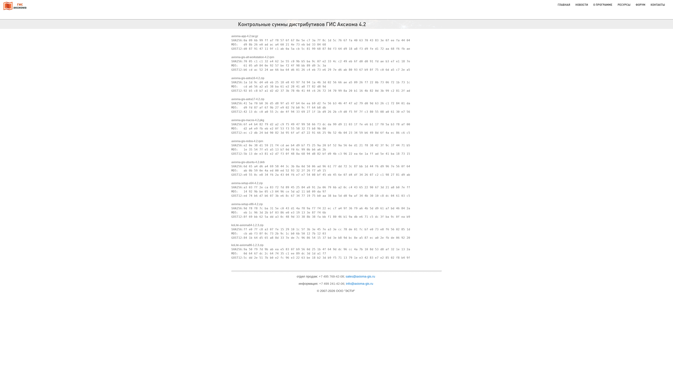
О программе (602, 4)
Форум (640, 4)
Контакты (658, 4)
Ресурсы (624, 4)
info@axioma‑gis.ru (359, 283)
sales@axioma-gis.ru (360, 276)
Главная (564, 4)
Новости (581, 4)
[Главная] (15, 6)
